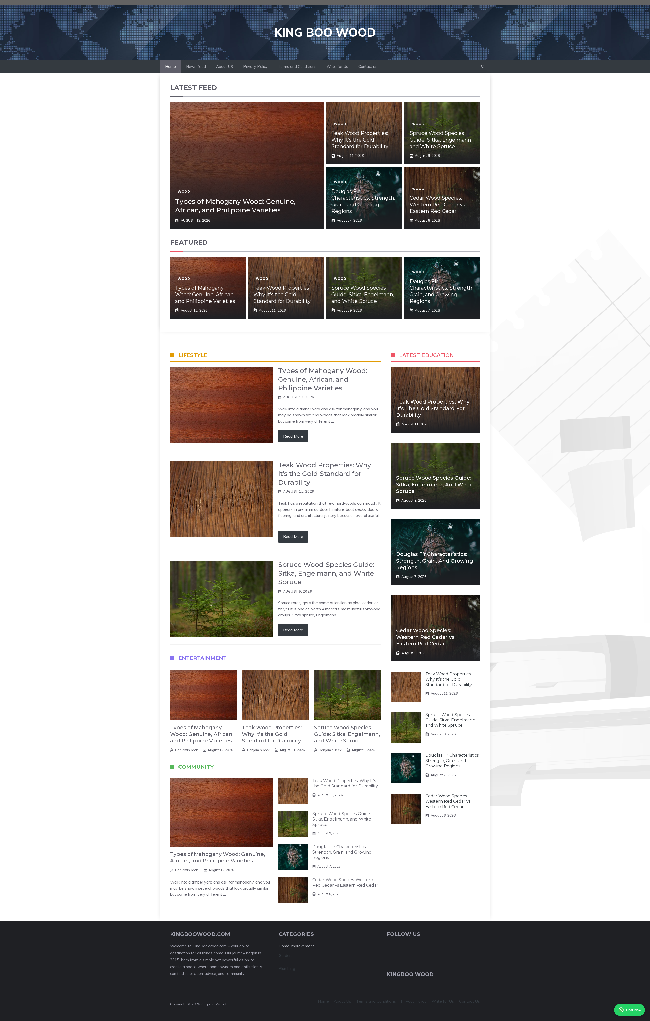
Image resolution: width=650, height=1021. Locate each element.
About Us (342, 1001)
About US (224, 66)
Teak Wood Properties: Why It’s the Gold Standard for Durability (359, 139)
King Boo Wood (325, 32)
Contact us (367, 66)
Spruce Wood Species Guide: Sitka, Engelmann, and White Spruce (441, 139)
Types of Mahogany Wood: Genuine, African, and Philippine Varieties (235, 205)
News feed (196, 66)
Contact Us (469, 1001)
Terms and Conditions (297, 66)
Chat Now (633, 1010)
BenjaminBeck (186, 750)
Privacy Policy (255, 66)
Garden (285, 955)
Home (170, 66)
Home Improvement (296, 945)
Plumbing (287, 968)
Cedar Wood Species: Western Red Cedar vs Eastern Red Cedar (437, 204)
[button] (483, 66)
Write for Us (337, 66)
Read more (293, 436)
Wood (184, 191)
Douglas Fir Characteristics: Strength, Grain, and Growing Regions (342, 852)
